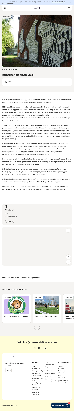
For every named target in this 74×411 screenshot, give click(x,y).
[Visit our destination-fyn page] (45, 348)
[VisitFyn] (11, 357)
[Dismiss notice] (70, 2)
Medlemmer (49, 371)
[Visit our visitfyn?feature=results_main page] (40, 348)
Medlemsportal (63, 380)
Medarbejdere (50, 373)
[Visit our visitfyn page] (34, 348)
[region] (37, 246)
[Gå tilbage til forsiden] (37, 8)
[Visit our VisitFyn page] (28, 348)
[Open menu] (69, 8)
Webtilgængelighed (39, 371)
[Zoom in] (68, 256)
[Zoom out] (68, 262)
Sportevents (49, 376)
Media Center (62, 383)
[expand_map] (68, 230)
